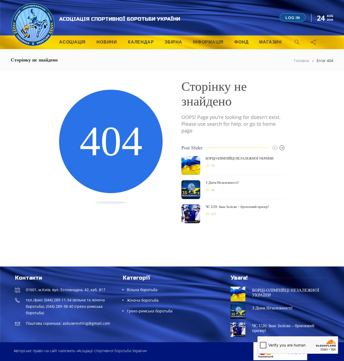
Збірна (173, 42)
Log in (292, 18)
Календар (141, 42)
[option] (233, 189)
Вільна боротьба (142, 289)
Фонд (241, 42)
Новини (106, 42)
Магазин (270, 42)
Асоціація (72, 42)
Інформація (208, 42)
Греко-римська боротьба (150, 310)
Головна (301, 60)
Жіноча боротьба (143, 300)
